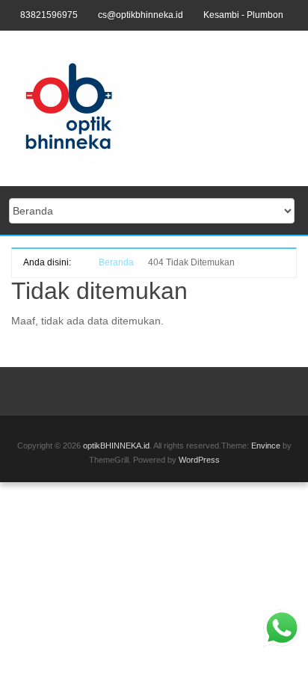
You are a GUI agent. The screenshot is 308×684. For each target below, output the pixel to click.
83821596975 (49, 15)
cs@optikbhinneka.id (140, 15)
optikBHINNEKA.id (116, 445)
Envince (265, 445)
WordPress (199, 459)
